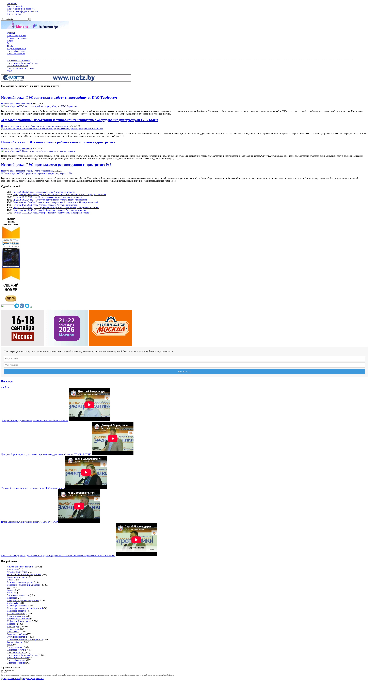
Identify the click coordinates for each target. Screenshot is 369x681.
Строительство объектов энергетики (33, 126)
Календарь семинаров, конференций (25, 608)
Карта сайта (4, 672)
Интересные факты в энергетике (23, 600)
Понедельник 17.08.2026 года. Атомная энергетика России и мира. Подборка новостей (55, 202)
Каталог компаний (16, 613)
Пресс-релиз (13, 631)
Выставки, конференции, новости (23, 585)
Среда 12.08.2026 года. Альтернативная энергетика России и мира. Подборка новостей (56, 207)
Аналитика (12, 569)
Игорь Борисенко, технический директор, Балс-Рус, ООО (29, 522)
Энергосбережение (16, 51)
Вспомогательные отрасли (20, 582)
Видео (10, 579)
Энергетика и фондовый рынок (22, 63)
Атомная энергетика (17, 572)
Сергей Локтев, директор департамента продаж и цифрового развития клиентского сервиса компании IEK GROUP (58, 555)
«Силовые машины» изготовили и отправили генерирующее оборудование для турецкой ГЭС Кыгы (79, 120)
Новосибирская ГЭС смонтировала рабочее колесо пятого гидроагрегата (58, 142)
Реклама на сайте (15, 6)
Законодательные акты (18, 595)
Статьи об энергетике (17, 65)
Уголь (10, 46)
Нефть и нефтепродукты (19, 621)
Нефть (10, 40)
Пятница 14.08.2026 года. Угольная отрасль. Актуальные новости (45, 205)
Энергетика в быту (16, 652)
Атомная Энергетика (17, 38)
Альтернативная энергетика (20, 68)
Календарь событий (16, 611)
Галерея (11, 590)
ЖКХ (9, 71)
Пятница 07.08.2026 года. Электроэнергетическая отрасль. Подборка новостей (51, 212)
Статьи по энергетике (17, 637)
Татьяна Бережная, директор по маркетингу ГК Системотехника (33, 488)
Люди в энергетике (16, 48)
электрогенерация (23, 103)
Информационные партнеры (21, 9)
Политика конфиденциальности (22, 11)
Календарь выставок (17, 605)
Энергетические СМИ (18, 657)
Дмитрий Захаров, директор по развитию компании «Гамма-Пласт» (34, 420)
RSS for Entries (14, 14)
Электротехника (15, 647)
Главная (11, 33)
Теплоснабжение (15, 642)
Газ (8, 43)
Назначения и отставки (18, 60)
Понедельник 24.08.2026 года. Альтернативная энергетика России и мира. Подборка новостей (59, 194)
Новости (11, 624)
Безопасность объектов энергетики (24, 574)
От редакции (13, 629)
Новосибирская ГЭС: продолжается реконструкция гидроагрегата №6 (56, 164)
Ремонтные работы (16, 634)
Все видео (7, 381)
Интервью (12, 598)
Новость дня (7, 103)
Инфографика (14, 603)
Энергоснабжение (16, 53)
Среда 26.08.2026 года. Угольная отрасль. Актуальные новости (44, 192)
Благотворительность (17, 577)
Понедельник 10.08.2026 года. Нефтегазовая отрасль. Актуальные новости (49, 210)
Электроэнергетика (16, 35)
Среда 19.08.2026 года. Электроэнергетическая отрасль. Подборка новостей (50, 199)
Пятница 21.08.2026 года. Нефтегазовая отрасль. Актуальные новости (47, 197)
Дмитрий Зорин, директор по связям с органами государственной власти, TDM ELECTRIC (46, 454)
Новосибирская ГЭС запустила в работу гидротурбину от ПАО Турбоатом (59, 97)
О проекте (12, 3)
